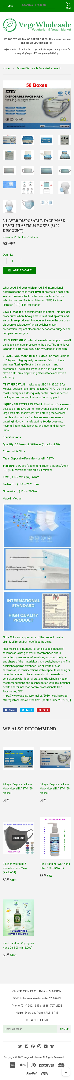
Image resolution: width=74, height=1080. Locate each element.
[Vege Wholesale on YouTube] (46, 1046)
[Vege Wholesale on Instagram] (39, 1046)
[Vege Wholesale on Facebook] (26, 1046)
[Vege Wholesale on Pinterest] (33, 1046)
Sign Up (64, 1029)
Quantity (8, 254)
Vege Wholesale (33, 1057)
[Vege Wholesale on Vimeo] (52, 1046)
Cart (68, 8)
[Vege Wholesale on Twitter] (20, 1046)
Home (6, 68)
